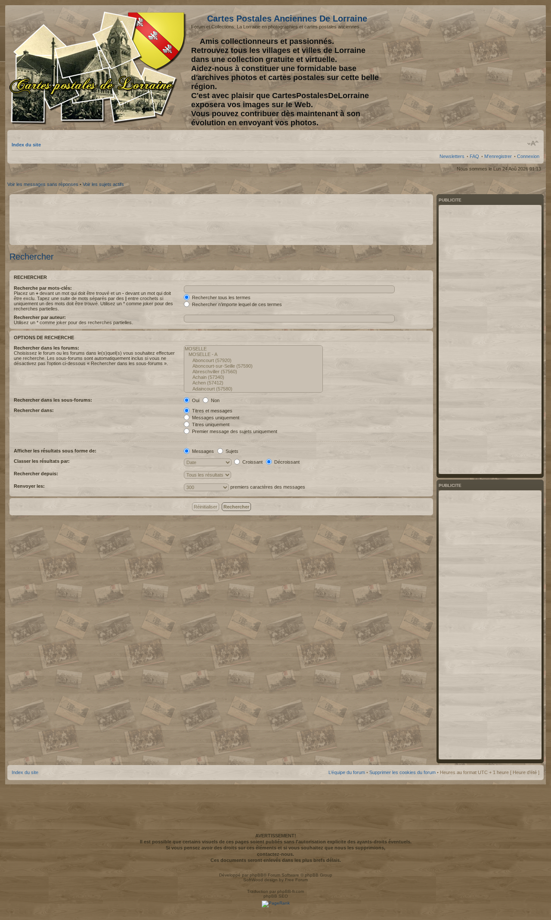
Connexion (528, 156)
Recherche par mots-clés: (43, 288)
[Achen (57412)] (253, 383)
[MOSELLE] (253, 349)
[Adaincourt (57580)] (253, 389)
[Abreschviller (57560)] (253, 372)
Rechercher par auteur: (40, 317)
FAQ (474, 156)
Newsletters (452, 156)
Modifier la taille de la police (533, 143)
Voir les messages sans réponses (42, 184)
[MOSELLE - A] (253, 354)
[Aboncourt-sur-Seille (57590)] (253, 366)
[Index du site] (99, 68)
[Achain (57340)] (253, 377)
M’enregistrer (498, 156)
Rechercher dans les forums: (46, 347)
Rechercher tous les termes (221, 297)
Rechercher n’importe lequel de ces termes (236, 304)
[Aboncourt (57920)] (253, 360)
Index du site (26, 144)
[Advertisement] (471, 67)
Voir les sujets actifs (103, 184)
